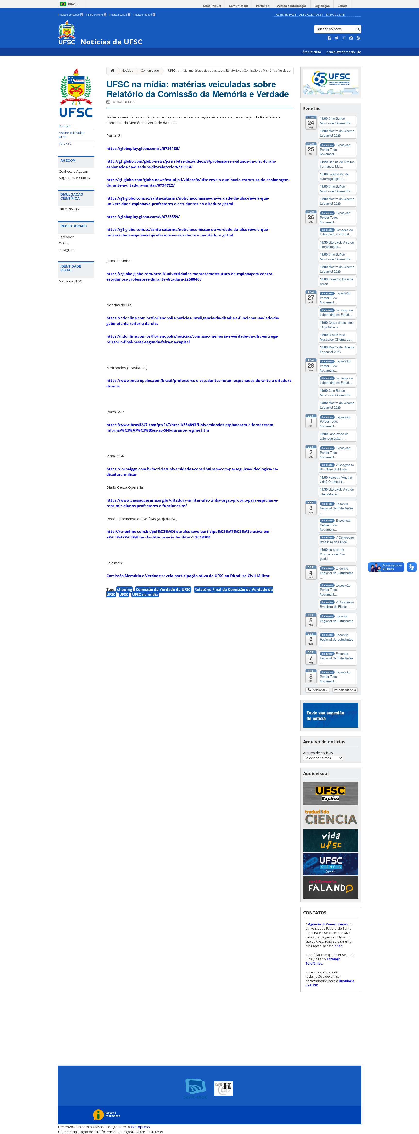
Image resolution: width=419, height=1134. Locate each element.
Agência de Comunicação (328, 924)
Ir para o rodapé (144, 14)
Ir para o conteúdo (70, 14)
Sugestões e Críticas (74, 178)
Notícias (127, 70)
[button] (317, 690)
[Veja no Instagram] (351, 38)
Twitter (64, 243)
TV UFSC (65, 143)
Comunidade (150, 70)
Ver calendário (344, 690)
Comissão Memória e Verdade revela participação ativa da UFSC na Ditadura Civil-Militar (188, 575)
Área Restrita (312, 52)
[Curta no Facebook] (329, 38)
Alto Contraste (311, 14)
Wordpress (140, 1126)
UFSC (123, 594)
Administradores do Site (343, 52)
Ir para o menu (96, 14)
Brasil (73, 4)
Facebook (66, 237)
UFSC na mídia (145, 594)
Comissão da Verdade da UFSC (163, 589)
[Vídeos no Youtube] (344, 38)
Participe (262, 6)
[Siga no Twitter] (337, 38)
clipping (124, 589)
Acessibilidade (286, 14)
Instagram (66, 249)
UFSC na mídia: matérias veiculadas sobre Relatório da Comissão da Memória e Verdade (229, 70)
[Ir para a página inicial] (111, 71)
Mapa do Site (335, 14)
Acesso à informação (291, 6)
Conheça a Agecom (74, 171)
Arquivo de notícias (318, 752)
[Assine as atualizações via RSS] (359, 38)
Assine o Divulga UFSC (72, 134)
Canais (342, 6)
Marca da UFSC (70, 281)
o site (338, 946)
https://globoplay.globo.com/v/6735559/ (143, 216)
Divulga (64, 126)
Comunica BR (238, 6)
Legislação (322, 6)
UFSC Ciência (69, 209)
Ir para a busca (119, 14)
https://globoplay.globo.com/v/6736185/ (143, 148)
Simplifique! (212, 6)
